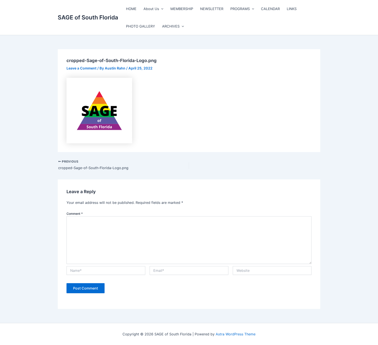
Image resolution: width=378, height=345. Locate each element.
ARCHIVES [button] (171, 26)
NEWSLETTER (211, 9)
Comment (74, 213)
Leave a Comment (81, 68)
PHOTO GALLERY (140, 26)
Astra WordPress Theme (236, 334)
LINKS (292, 9)
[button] (161, 8)
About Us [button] (151, 9)
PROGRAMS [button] (240, 9)
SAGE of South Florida (88, 17)
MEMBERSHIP (181, 9)
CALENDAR (270, 9)
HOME (131, 9)
